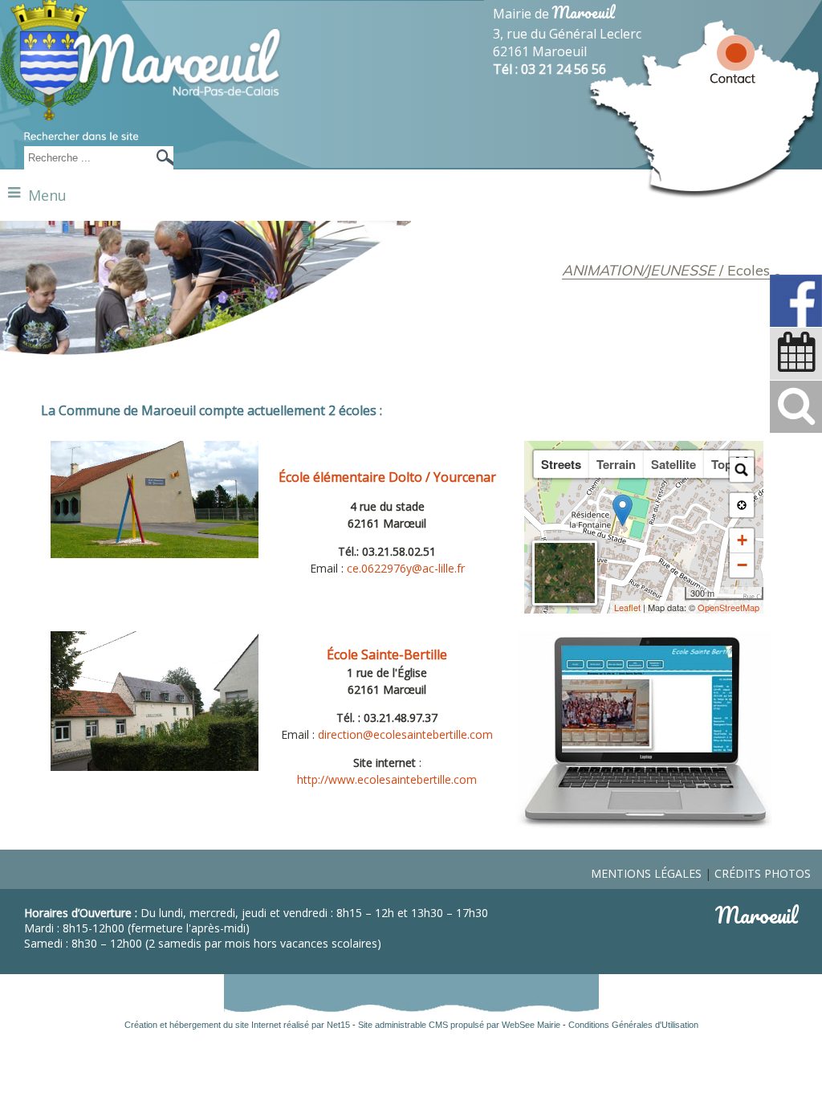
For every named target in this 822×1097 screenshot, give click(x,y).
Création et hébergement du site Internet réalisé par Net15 (237, 1025)
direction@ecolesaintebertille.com (405, 734)
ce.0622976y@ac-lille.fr (406, 568)
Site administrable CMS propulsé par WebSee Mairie (459, 1025)
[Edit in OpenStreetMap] (679, 593)
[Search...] (742, 470)
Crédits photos (762, 873)
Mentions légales (646, 873)
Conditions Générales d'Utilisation (633, 1025)
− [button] (742, 565)
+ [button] (742, 540)
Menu (47, 195)
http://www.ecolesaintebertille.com (387, 779)
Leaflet (627, 607)
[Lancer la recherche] (161, 157)
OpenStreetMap (728, 607)
